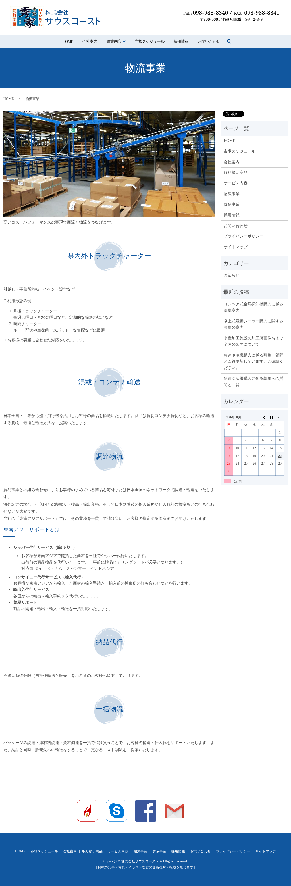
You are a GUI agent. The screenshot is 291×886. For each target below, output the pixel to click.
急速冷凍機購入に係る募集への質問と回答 (253, 381)
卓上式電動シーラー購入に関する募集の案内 (253, 324)
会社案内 (89, 41)
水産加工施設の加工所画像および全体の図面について (253, 341)
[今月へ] (271, 417)
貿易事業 (232, 204)
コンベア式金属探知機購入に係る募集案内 (253, 307)
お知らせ (232, 275)
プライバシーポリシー (243, 236)
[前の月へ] (263, 417)
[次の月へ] (280, 417)
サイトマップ (236, 247)
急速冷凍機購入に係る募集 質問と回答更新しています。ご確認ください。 (253, 361)
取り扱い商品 (236, 172)
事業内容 (114, 41)
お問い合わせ (209, 41)
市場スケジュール (149, 41)
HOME (68, 41)
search (229, 41)
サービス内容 (236, 183)
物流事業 (232, 194)
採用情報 (181, 41)
